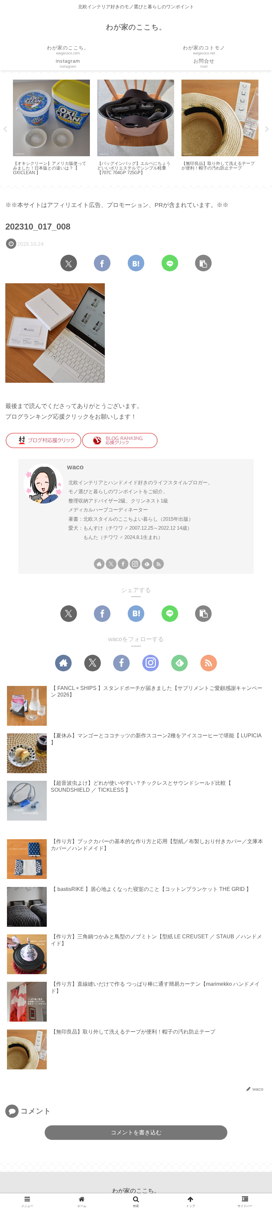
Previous (5, 129)
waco (75, 467)
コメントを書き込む (136, 1132)
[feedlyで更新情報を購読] (147, 564)
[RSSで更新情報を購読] (158, 564)
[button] (203, 263)
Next (267, 129)
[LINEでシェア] (170, 263)
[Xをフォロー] (111, 564)
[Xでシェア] (68, 263)
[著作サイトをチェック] (99, 564)
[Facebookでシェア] (102, 263)
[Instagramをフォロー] (135, 564)
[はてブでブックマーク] (136, 263)
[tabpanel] (51, 128)
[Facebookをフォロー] (123, 564)
